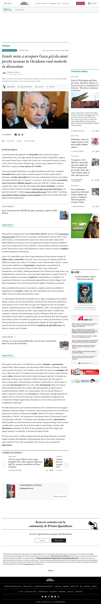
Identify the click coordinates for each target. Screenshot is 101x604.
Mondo (6, 46)
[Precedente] (4, 465)
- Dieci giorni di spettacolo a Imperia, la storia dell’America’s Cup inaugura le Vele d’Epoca (84, 347)
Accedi (42, 540)
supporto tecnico (29, 564)
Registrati (59, 540)
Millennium (45, 3)
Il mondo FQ (64, 3)
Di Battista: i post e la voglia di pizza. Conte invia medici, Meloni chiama (80, 143)
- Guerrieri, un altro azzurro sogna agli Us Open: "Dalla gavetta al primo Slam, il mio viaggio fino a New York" (85, 325)
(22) (98, 180)
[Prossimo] (66, 465)
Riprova (50, 570)
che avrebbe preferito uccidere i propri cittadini (21, 195)
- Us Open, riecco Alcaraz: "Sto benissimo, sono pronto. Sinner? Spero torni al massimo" (85, 341)
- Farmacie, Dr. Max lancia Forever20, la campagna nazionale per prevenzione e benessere (84, 358)
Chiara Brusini (77, 179)
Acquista (60, 496)
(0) (52, 470)
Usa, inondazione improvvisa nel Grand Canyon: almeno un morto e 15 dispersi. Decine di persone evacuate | (80, 195)
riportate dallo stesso (47, 189)
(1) (98, 206)
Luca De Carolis (77, 151)
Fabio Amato (76, 181)
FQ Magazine (52, 3)
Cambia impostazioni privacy (43, 586)
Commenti (7, 134)
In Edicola (38, 3)
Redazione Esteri (15, 470)
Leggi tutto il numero (85, 308)
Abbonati (80, 3)
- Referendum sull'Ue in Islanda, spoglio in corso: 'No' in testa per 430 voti (84, 336)
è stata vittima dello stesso (35, 192)
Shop (58, 3)
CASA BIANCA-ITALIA (31, 485)
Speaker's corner (13, 72)
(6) (98, 151)
